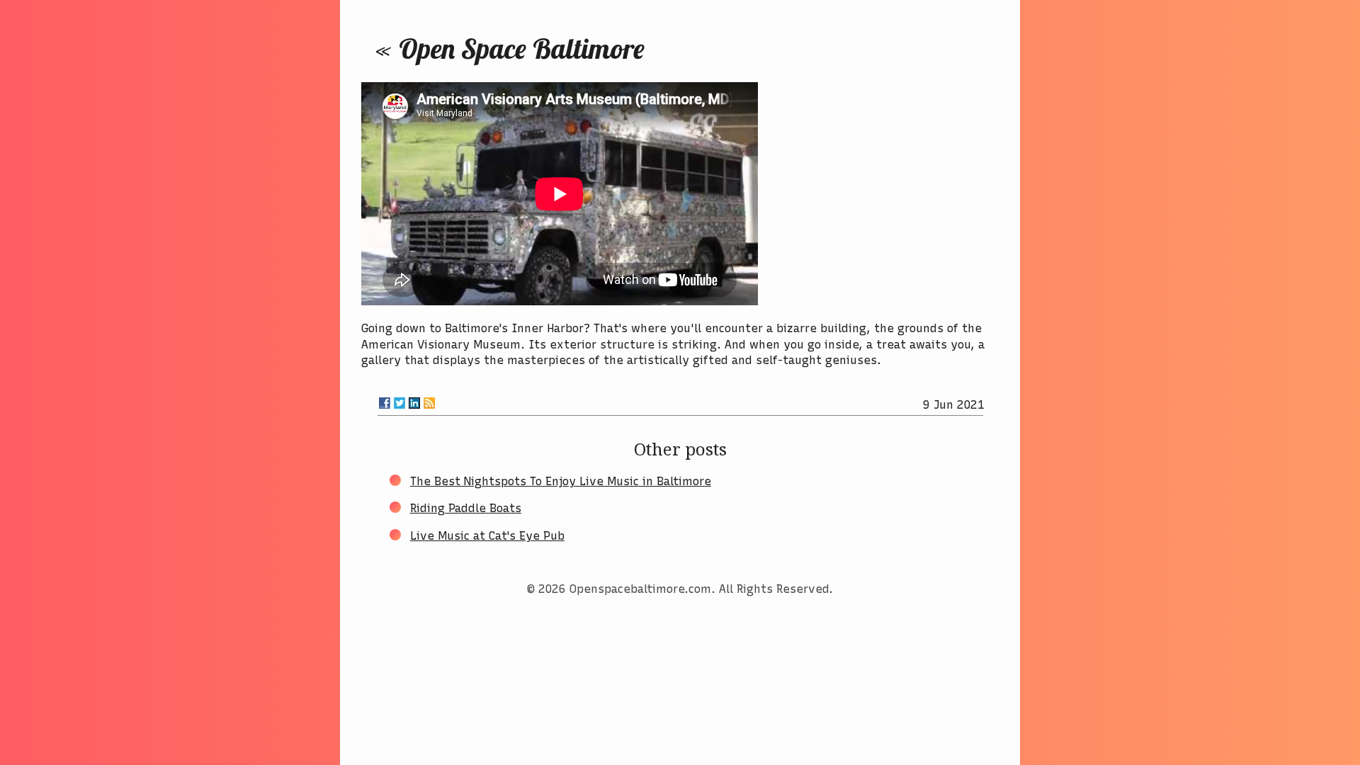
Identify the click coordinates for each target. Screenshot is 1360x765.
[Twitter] (399, 403)
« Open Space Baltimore (510, 48)
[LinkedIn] (414, 403)
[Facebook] (384, 403)
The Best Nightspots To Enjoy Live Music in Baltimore (560, 481)
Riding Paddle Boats (465, 508)
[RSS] (429, 403)
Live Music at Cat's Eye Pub (487, 536)
